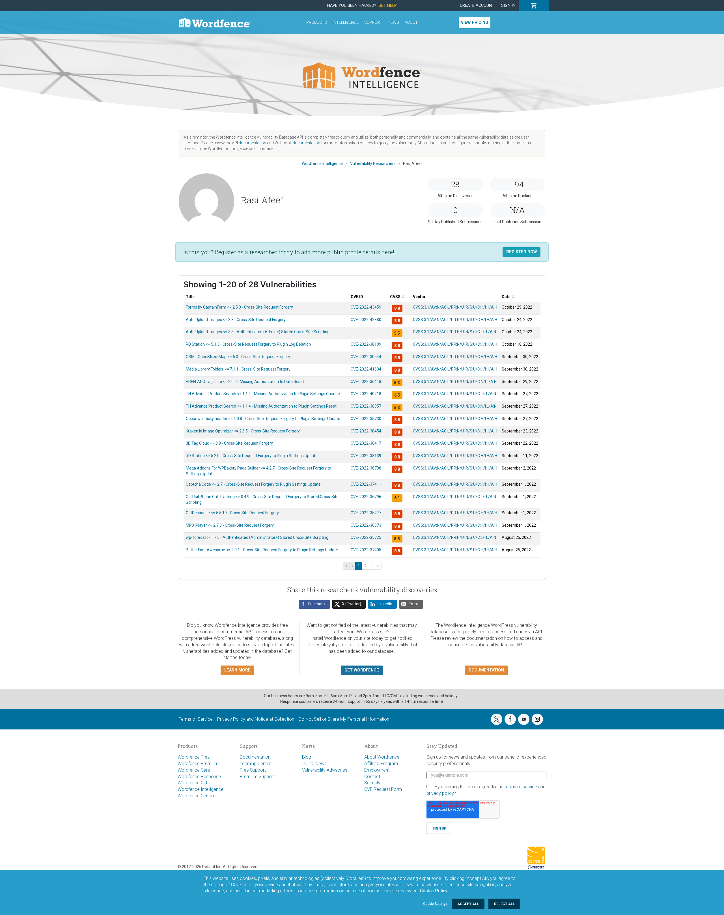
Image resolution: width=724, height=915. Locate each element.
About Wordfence (381, 757)
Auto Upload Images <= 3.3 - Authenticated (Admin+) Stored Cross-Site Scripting (257, 332)
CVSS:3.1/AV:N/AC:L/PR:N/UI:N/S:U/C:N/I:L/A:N (455, 381)
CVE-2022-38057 (366, 406)
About (411, 22)
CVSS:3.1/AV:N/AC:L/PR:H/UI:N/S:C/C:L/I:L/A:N (454, 332)
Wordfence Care (194, 770)
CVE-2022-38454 (366, 431)
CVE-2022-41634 (366, 369)
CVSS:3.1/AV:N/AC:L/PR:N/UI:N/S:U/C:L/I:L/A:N (454, 393)
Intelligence (346, 22)
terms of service (521, 786)
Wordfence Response (199, 776)
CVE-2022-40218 (366, 393)
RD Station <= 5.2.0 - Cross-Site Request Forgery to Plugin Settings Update (252, 455)
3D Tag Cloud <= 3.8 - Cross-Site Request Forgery (229, 443)
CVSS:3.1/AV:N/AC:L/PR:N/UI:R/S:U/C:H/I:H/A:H (455, 307)
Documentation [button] (486, 670)
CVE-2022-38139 (366, 344)
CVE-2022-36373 (366, 525)
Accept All (468, 904)
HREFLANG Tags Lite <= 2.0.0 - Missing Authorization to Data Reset (245, 381)
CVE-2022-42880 (366, 319)
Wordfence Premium (198, 763)
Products (316, 22)
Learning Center (255, 763)
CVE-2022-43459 (366, 307)
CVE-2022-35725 (366, 537)
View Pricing (474, 22)
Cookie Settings (435, 904)
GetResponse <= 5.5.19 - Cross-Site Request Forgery (232, 513)
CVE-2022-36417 (366, 443)
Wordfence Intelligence (200, 789)
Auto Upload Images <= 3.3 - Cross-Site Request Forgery (236, 319)
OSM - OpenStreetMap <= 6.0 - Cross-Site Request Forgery (238, 356)
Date (506, 296)
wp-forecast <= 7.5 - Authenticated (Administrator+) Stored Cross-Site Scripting (257, 537)
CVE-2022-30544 (366, 356)
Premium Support (257, 776)
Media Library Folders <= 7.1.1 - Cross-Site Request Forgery (238, 369)
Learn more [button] (237, 670)
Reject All (504, 904)
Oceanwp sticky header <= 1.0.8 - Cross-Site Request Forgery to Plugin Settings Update (263, 418)
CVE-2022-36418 (366, 381)
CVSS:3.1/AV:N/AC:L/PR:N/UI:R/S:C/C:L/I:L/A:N (454, 496)
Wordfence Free (194, 757)
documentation (252, 143)
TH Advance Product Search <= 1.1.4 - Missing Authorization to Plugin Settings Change (263, 393)
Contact (372, 776)
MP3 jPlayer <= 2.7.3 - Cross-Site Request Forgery (230, 525)
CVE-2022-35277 (366, 513)
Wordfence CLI (192, 782)
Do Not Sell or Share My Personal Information (344, 719)
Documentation (255, 757)
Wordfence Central (196, 795)
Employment (376, 770)
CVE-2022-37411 (366, 484)
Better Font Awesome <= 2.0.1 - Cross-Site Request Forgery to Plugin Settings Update (262, 550)
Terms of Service (196, 719)
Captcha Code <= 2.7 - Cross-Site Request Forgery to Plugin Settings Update (253, 484)
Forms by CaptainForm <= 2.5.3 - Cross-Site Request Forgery (239, 307)
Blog (306, 757)
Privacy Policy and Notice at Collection (255, 719)
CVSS (395, 296)
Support (373, 22)
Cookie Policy (433, 891)
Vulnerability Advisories (324, 770)
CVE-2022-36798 (366, 468)
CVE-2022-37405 (366, 550)
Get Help (387, 5)
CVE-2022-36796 (366, 496)
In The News (314, 763)
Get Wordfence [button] (361, 670)
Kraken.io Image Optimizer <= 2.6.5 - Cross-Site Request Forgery (243, 431)
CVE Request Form (383, 789)
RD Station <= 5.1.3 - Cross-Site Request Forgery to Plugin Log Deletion (248, 344)
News (393, 22)
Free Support (253, 770)
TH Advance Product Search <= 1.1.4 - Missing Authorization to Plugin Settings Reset (261, 406)
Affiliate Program (381, 763)
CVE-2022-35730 (366, 418)
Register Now (521, 251)
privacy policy (440, 793)
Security (372, 782)
